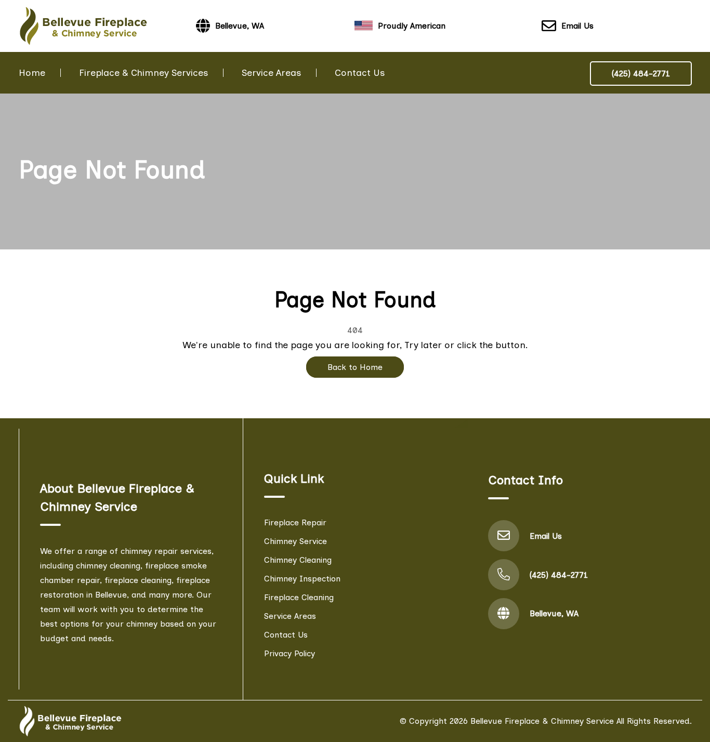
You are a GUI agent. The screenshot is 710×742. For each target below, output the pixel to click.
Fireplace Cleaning (299, 597)
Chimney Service (295, 541)
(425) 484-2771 (641, 73)
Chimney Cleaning (298, 560)
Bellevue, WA (554, 613)
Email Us (577, 26)
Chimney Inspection (302, 579)
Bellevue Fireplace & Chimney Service (542, 721)
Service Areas (271, 72)
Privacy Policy (289, 653)
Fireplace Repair (295, 522)
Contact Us (360, 72)
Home (32, 72)
